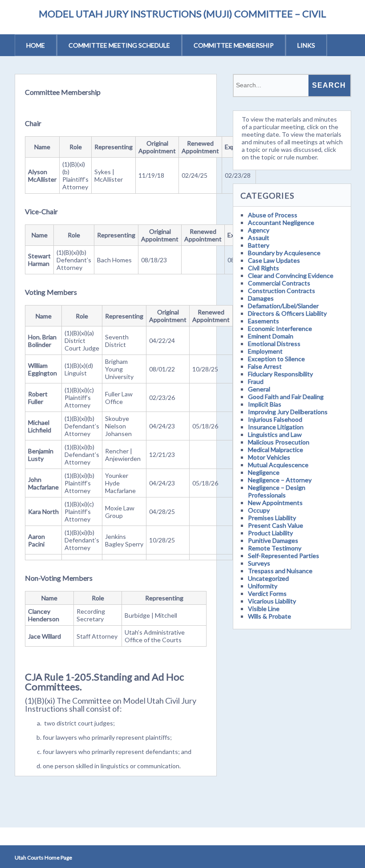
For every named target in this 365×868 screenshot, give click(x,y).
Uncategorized (268, 578)
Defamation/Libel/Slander (283, 306)
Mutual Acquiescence (278, 465)
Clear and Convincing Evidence (290, 275)
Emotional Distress (274, 343)
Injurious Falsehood (275, 419)
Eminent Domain (270, 336)
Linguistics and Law (275, 434)
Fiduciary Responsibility (280, 374)
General (259, 389)
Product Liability (270, 533)
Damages (261, 298)
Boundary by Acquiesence (284, 253)
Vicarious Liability (272, 601)
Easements (263, 321)
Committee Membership (234, 45)
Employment (265, 351)
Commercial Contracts (279, 283)
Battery (258, 245)
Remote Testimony (274, 548)
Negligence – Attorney (280, 480)
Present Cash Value (275, 525)
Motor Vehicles (269, 457)
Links (306, 45)
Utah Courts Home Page (43, 857)
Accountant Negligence (281, 222)
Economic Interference (280, 328)
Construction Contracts (281, 290)
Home (35, 45)
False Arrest (265, 366)
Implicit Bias (264, 404)
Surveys (259, 563)
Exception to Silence (276, 359)
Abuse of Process (272, 215)
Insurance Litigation (276, 427)
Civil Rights (263, 268)
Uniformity (262, 586)
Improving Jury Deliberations (288, 412)
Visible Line (264, 608)
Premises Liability (272, 518)
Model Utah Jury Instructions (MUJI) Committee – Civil (182, 14)
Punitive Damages (273, 540)
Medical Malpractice (275, 449)
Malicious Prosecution (278, 442)
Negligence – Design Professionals (276, 491)
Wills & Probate (269, 616)
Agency (258, 230)
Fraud (256, 381)
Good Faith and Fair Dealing (286, 396)
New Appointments (275, 502)
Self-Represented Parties (283, 555)
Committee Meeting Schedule (119, 45)
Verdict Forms (267, 593)
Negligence (264, 472)
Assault (258, 237)
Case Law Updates (274, 260)
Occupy (259, 510)
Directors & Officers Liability (287, 313)
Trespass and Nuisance (280, 571)
